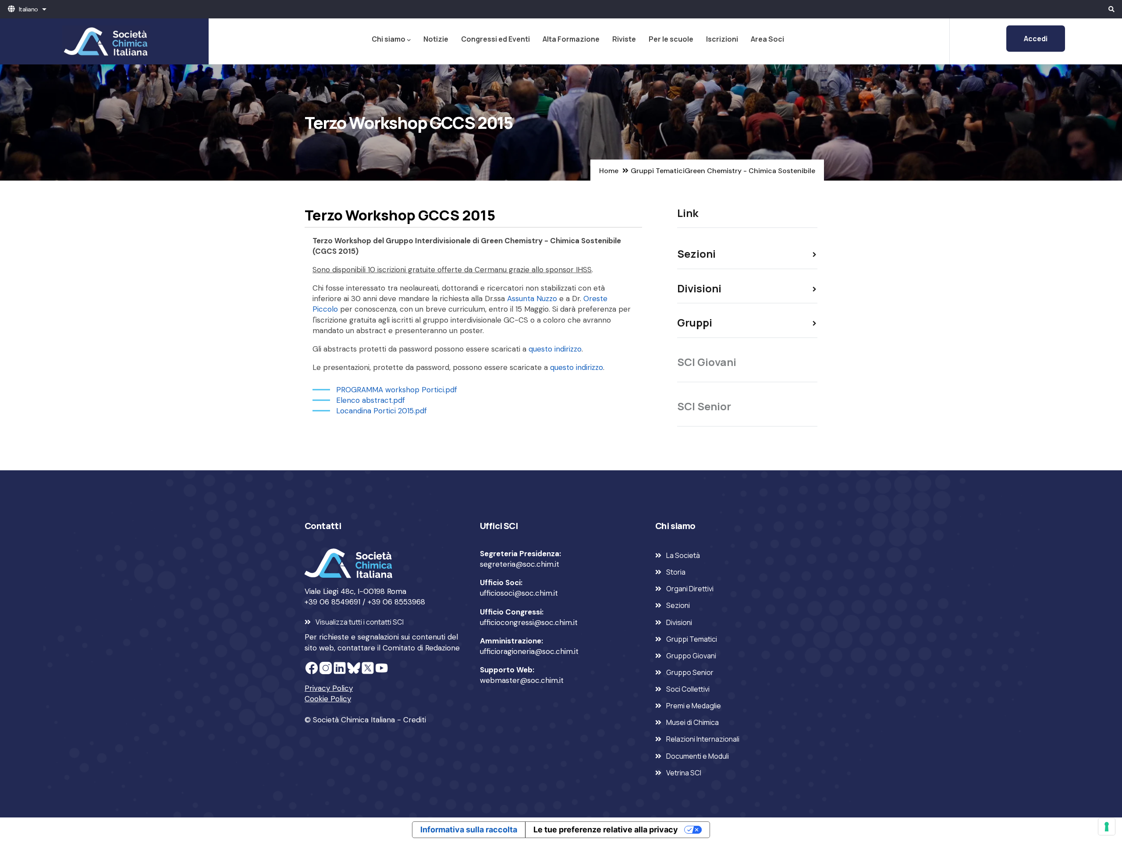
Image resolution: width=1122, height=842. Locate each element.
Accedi (1035, 38)
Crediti (414, 720)
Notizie (435, 39)
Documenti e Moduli (697, 756)
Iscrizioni (722, 39)
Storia (675, 572)
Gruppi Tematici (658, 170)
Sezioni (678, 605)
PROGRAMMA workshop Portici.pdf (396, 389)
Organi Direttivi (690, 588)
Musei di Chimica (692, 722)
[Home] (104, 41)
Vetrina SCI (683, 773)
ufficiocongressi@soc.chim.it (529, 622)
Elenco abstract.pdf (370, 400)
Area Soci (767, 39)
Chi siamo (388, 39)
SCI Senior (704, 406)
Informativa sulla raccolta (468, 829)
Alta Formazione (571, 39)
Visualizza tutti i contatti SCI (360, 622)
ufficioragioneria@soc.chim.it (529, 651)
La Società (683, 555)
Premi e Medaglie (693, 706)
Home (608, 170)
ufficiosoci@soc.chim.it (519, 593)
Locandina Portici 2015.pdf (381, 411)
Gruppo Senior (690, 672)
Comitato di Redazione (421, 648)
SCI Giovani (706, 362)
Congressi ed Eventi (495, 39)
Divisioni (679, 622)
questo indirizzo (555, 349)
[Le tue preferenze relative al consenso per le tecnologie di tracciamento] (1106, 826)
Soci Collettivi (688, 689)
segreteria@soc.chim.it (519, 564)
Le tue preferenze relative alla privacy (605, 829)
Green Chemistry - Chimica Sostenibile (750, 170)
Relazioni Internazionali (702, 739)
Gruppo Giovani (691, 656)
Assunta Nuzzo (532, 298)
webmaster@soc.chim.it (522, 680)
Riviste (624, 39)
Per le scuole (671, 39)
